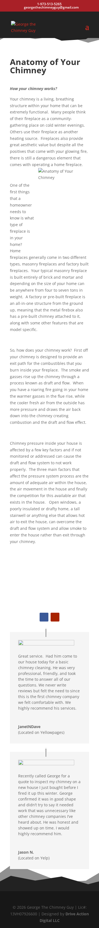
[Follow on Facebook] (44, 617)
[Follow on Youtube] (55, 617)
